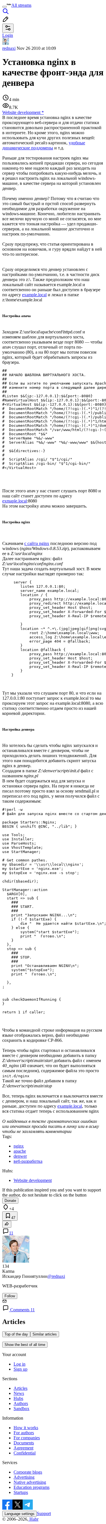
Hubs (18, 1398)
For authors (24, 1432)
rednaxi (9, 48)
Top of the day (16, 1334)
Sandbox (21, 1408)
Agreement (23, 1448)
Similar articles (45, 1334)
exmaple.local (14, 501)
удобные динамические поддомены (43, 145)
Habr (33, 1519)
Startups (21, 1492)
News (19, 1393)
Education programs (31, 1487)
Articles (20, 1388)
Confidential (25, 1453)
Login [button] (7, 35)
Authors (21, 1403)
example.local (34, 294)
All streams (21, 5)
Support (44, 1513)
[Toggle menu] (4, 7)
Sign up (20, 1369)
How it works (26, 1427)
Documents (24, 1442)
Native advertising (30, 1482)
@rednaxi (56, 1276)
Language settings (19, 1514)
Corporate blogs (28, 1472)
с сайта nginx (36, 543)
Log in (19, 1364)
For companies (27, 1437)
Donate (10, 1200)
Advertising (24, 1477)
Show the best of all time (25, 1345)
